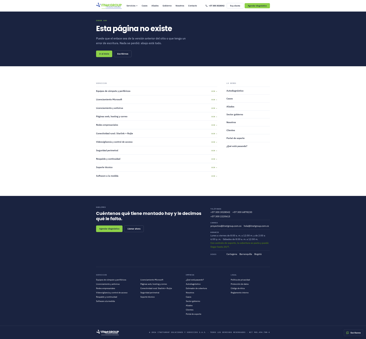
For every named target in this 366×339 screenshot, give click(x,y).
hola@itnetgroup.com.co (256, 225)
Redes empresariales (105, 288)
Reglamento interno (240, 292)
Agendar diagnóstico (109, 228)
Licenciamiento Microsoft (151, 279)
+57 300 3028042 (214, 5)
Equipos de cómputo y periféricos (111, 279)
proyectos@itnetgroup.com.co (225, 225)
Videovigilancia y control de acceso (112, 292)
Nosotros (180, 5)
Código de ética (238, 288)
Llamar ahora (134, 228)
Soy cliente (235, 5)
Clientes (230, 130)
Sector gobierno (234, 114)
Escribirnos (122, 53)
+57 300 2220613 (220, 216)
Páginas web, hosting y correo (153, 284)
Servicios (131, 5)
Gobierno (167, 5)
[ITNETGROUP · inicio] (109, 5)
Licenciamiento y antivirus (108, 284)
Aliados (155, 5)
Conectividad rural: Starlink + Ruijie (156, 288)
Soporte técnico (147, 297)
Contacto (192, 5)
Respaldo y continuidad (106, 297)
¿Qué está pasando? (236, 146)
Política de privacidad (240, 279)
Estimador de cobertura (196, 288)
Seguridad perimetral (149, 292)
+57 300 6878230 (242, 212)
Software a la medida (105, 301)
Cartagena (231, 254)
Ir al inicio (104, 53)
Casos (144, 5)
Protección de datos (240, 284)
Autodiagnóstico (234, 90)
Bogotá (258, 254)
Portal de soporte (235, 138)
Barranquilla (245, 254)
